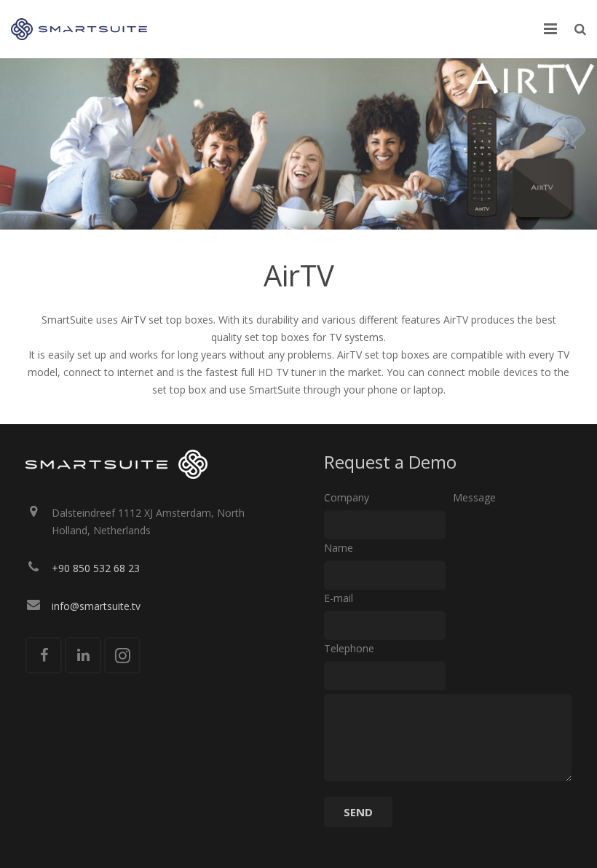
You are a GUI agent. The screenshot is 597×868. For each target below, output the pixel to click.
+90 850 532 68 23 (96, 568)
